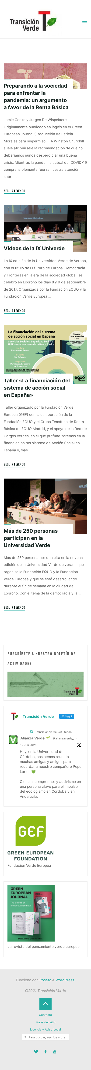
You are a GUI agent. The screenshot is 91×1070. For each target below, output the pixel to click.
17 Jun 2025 (28, 745)
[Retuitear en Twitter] (31, 731)
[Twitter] (36, 1051)
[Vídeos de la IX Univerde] (45, 228)
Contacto (45, 1015)
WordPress (65, 980)
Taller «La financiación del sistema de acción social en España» (37, 387)
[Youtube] (54, 1051)
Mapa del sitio (46, 1022)
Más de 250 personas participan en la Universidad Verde (31, 538)
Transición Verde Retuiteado (53, 732)
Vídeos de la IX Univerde (34, 249)
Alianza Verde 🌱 (35, 738)
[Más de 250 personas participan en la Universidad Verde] (45, 506)
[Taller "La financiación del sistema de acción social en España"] (45, 354)
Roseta (44, 980)
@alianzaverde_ (63, 738)
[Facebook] (45, 1051)
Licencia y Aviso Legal (45, 1029)
